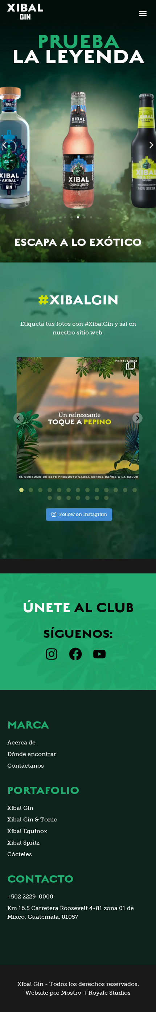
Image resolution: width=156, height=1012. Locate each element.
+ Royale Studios (107, 992)
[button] (143, 14)
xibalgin (77, 364)
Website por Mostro (53, 992)
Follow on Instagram (83, 514)
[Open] (78, 418)
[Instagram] (130, 470)
